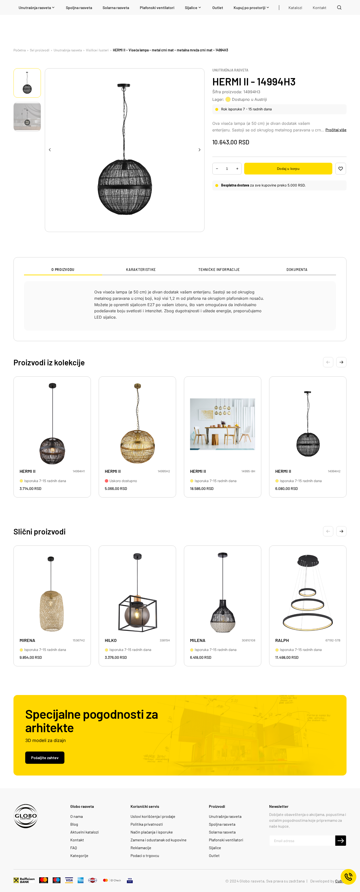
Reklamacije (141, 848)
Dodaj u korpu (288, 169)
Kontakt (77, 840)
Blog (74, 824)
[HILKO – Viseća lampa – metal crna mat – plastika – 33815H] (137, 593)
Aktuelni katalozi (84, 832)
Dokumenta (297, 270)
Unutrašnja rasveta (230, 70)
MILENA (197, 640)
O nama (76, 816)
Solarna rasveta (222, 832)
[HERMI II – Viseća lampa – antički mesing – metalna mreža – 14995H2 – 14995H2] (137, 424)
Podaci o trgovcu (145, 855)
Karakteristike (141, 270)
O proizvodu (62, 270)
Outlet (214, 855)
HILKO (111, 640)
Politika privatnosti (147, 824)
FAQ (73, 848)
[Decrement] (237, 169)
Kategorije (79, 855)
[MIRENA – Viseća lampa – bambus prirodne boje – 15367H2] (52, 593)
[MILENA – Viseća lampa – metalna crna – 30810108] (222, 593)
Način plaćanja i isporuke (152, 832)
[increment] (217, 169)
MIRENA (27, 640)
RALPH (282, 640)
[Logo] (25, 816)
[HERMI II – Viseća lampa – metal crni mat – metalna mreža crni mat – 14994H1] (52, 424)
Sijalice (215, 848)
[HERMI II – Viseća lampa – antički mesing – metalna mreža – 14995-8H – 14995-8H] (222, 424)
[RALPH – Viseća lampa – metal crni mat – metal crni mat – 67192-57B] (307, 593)
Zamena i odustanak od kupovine (159, 840)
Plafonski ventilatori (226, 840)
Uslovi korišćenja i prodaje (153, 816)
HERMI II (28, 471)
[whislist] (340, 168)
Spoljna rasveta (222, 824)
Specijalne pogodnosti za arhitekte (91, 720)
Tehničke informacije (219, 270)
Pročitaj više (336, 129)
